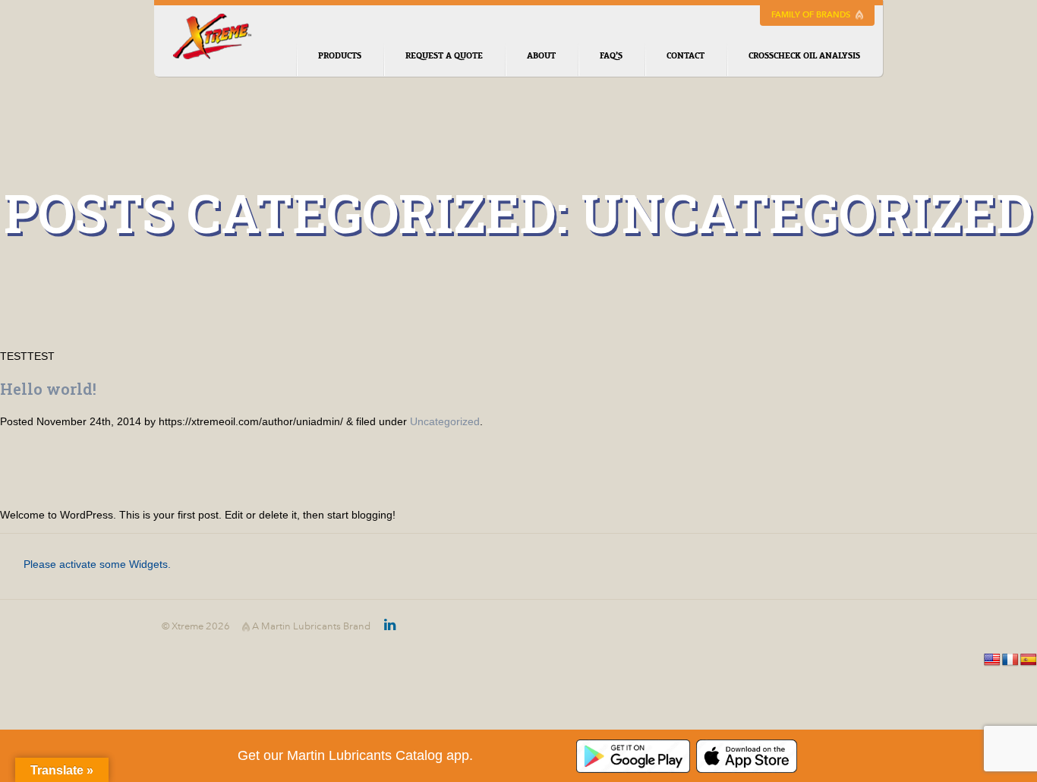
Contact (685, 55)
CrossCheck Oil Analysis (804, 55)
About (541, 55)
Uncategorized (445, 421)
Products (339, 55)
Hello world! (48, 389)
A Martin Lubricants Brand (310, 626)
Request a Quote (444, 55)
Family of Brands (812, 14)
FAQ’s (611, 55)
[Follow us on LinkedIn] (383, 626)
